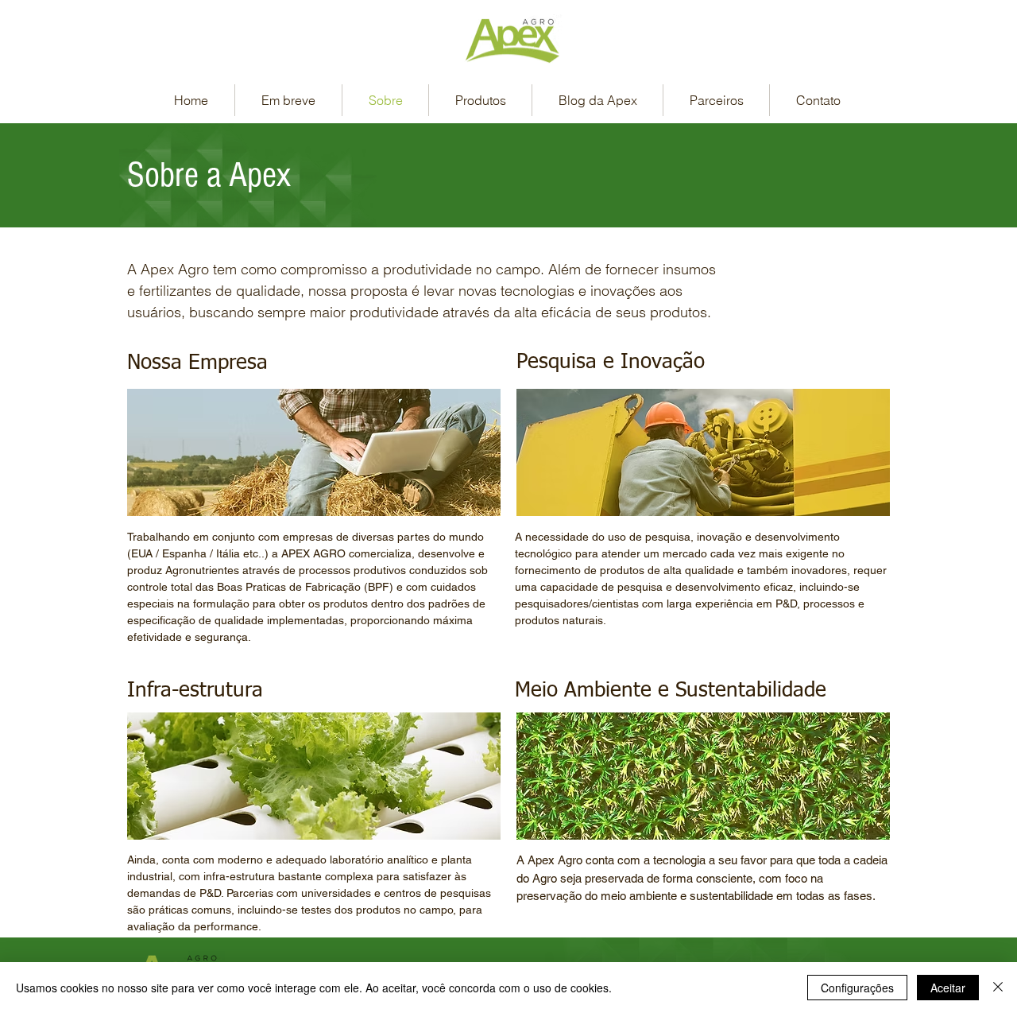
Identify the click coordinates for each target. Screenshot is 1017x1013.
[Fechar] (997, 987)
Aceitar (947, 988)
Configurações (857, 988)
